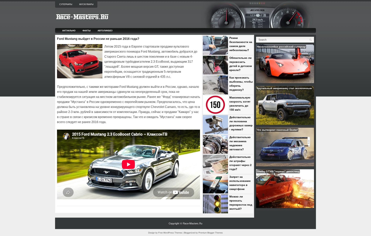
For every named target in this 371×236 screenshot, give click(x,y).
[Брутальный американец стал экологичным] (285, 123)
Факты (87, 30)
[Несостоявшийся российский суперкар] (285, 82)
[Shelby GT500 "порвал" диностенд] (285, 207)
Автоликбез (105, 30)
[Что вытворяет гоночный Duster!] (285, 165)
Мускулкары (86, 4)
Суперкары (65, 4)
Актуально (69, 30)
